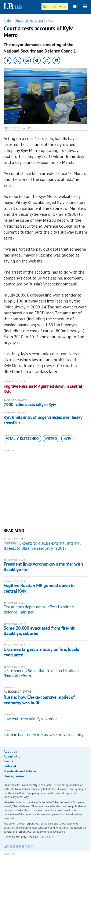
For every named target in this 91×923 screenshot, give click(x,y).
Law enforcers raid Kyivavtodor (30, 719)
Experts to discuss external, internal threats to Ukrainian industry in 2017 (42, 545)
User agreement (15, 776)
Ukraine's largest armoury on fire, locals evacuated (41, 652)
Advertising (12, 756)
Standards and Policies (20, 771)
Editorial (10, 766)
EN (75, 6)
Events (8, 761)
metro (51, 438)
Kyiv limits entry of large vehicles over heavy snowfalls (43, 420)
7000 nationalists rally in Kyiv (30, 404)
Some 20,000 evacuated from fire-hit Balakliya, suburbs (39, 630)
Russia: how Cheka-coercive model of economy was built (39, 700)
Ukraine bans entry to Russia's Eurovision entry (43, 734)
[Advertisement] (45, 488)
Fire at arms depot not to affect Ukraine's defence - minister (38, 609)
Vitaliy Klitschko (22, 438)
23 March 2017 (35, 21)
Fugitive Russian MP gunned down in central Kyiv (43, 389)
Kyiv (67, 438)
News (19, 20)
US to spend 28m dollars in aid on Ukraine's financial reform (41, 673)
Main (7, 20)
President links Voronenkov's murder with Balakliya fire (43, 566)
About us (10, 751)
